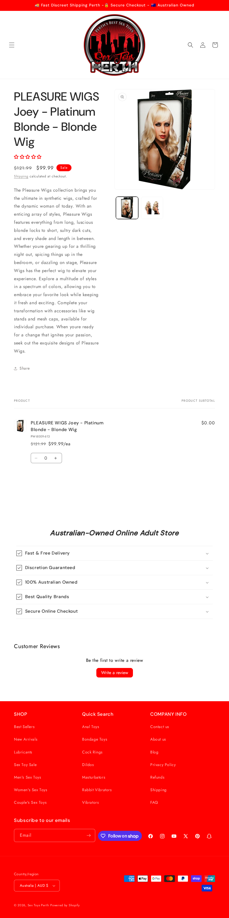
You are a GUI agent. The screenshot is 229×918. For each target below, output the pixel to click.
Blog (154, 752)
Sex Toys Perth (38, 905)
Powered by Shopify (65, 905)
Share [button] (25, 368)
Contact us (159, 726)
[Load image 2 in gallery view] (152, 208)
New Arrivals (25, 739)
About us (158, 739)
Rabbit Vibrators (97, 790)
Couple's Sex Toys (30, 802)
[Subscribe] (89, 835)
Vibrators (90, 802)
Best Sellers (24, 726)
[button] (12, 45)
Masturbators (93, 777)
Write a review (114, 672)
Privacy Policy (163, 764)
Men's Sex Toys (27, 777)
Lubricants (23, 752)
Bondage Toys (94, 739)
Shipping (21, 176)
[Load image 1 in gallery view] (127, 208)
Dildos (88, 764)
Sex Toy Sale (25, 764)
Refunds (157, 777)
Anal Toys (90, 726)
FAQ (154, 802)
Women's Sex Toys (30, 790)
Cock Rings (92, 752)
